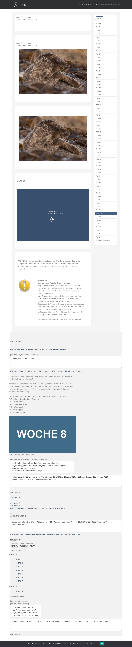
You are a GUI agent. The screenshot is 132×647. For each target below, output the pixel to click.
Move (53, 349)
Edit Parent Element (17, 371)
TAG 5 (98, 40)
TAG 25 (98, 118)
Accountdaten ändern (101, 4)
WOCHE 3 (99, 78)
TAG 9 (98, 57)
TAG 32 (98, 145)
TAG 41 (98, 179)
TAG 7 (98, 47)
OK (102, 644)
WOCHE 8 (99, 213)
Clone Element (25, 349)
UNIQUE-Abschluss (103, 240)
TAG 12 (98, 67)
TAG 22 (98, 108)
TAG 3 (98, 34)
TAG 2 (98, 30)
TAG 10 (98, 61)
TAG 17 (98, 88)
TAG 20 (98, 98)
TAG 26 (98, 122)
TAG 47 (98, 203)
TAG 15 (98, 81)
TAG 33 (98, 149)
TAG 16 (98, 84)
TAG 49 (98, 210)
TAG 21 (98, 101)
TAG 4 (98, 37)
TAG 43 (98, 189)
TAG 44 (98, 193)
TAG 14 (98, 74)
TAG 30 (98, 139)
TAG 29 (98, 135)
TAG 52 (98, 223)
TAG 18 (98, 91)
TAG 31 (98, 142)
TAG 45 (98, 196)
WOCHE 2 (99, 50)
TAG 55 (98, 233)
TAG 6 (98, 44)
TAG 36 (98, 162)
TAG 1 (98, 27)
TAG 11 (98, 64)
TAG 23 (98, 111)
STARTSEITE (80, 4)
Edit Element (15, 349)
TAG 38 (98, 169)
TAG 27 (98, 125)
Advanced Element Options (41, 349)
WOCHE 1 (99, 23)
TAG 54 (98, 230)
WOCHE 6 (99, 159)
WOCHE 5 (99, 132)
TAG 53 (98, 227)
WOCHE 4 (99, 105)
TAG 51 (98, 220)
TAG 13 (98, 71)
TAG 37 (98, 166)
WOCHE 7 (99, 186)
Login (88, 4)
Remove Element (61, 349)
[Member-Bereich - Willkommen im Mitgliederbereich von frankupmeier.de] (22, 4)
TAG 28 (98, 128)
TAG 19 (98, 95)
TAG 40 (98, 176)
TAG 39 (98, 172)
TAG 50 (98, 217)
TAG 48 (98, 206)
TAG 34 (98, 152)
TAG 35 (98, 156)
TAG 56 (98, 237)
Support (116, 4)
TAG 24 (98, 115)
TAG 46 (98, 200)
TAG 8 (98, 54)
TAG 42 (98, 183)
